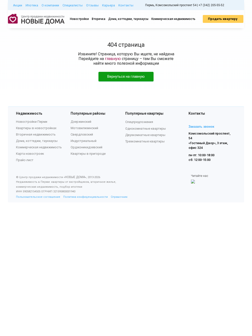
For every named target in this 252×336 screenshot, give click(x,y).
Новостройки (79, 19)
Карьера (108, 5)
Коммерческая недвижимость (173, 19)
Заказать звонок (201, 126)
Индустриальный (83, 141)
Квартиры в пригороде (88, 153)
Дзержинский (81, 121)
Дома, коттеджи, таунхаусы (128, 19)
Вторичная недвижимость (36, 134)
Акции (17, 5)
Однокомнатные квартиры (145, 128)
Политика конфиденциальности (85, 197)
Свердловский (82, 134)
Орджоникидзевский (86, 147)
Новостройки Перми (31, 121)
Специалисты (73, 5)
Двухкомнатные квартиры (145, 135)
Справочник (119, 197)
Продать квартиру (223, 19)
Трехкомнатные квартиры (145, 141)
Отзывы (92, 5)
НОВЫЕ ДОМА (75, 177)
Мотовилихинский (84, 128)
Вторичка (98, 19)
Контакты (125, 5)
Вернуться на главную (126, 76)
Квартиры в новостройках (36, 128)
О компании (50, 5)
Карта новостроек (30, 153)
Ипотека (32, 5)
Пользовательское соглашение (38, 197)
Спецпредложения (139, 122)
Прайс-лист (24, 160)
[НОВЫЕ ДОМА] (36, 23)
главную (113, 58)
